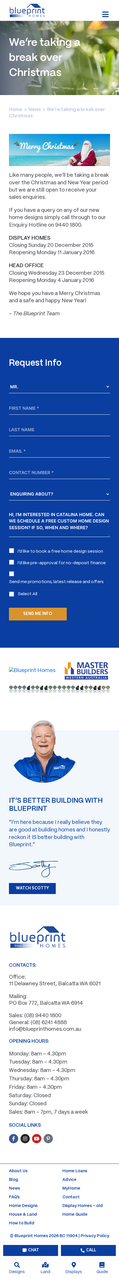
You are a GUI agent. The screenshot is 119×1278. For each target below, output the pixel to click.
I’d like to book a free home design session (60, 551)
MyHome (71, 1188)
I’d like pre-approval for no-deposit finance (61, 563)
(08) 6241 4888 (49, 1022)
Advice (69, 1180)
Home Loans (74, 1171)
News (34, 110)
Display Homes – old (82, 1206)
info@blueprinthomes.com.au (45, 1029)
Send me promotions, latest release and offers (56, 582)
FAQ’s (14, 1197)
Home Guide (75, 1215)
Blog (13, 1180)
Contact (71, 1197)
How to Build (21, 1223)
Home (15, 110)
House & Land (23, 1215)
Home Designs (23, 1206)
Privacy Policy (95, 1236)
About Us (18, 1171)
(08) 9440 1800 (42, 1015)
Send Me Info (37, 614)
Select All (27, 594)
